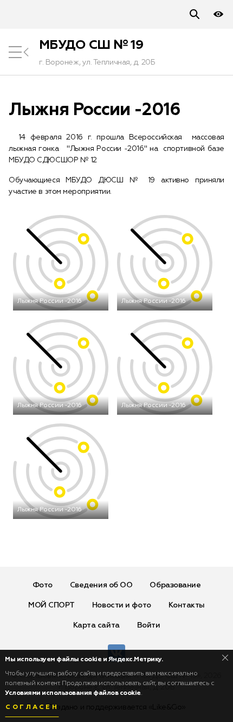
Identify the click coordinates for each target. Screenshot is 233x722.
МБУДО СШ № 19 (91, 45)
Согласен (32, 707)
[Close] (225, 658)
